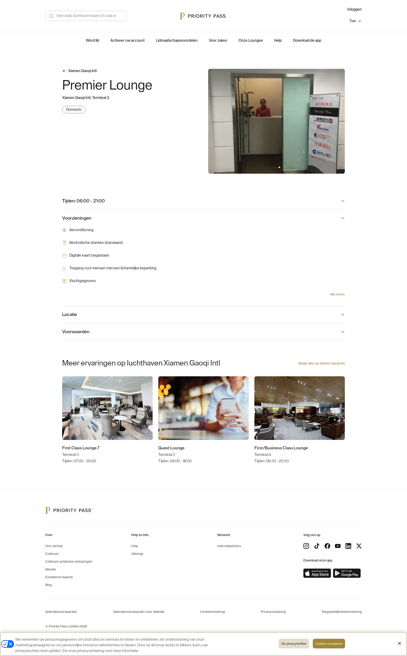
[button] (273, 167)
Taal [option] (352, 21)
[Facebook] (327, 546)
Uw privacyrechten (293, 643)
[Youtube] (338, 546)
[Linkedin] (348, 546)
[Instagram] (306, 546)
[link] (317, 573)
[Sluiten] (399, 643)
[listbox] (355, 21)
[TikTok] (317, 546)
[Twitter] (359, 546)
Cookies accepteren (328, 643)
